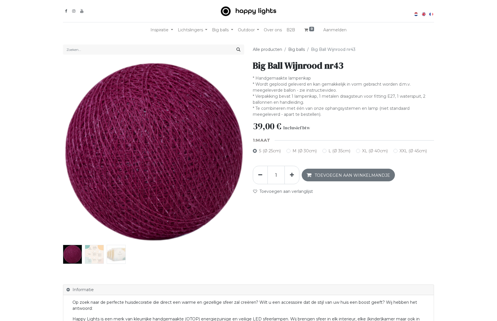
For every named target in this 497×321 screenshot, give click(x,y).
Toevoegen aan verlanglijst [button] (286, 191)
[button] (76, 152)
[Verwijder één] (260, 175)
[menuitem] (272, 30)
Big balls (296, 49)
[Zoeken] (238, 50)
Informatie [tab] (83, 289)
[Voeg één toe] (291, 175)
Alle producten (267, 49)
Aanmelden (335, 29)
